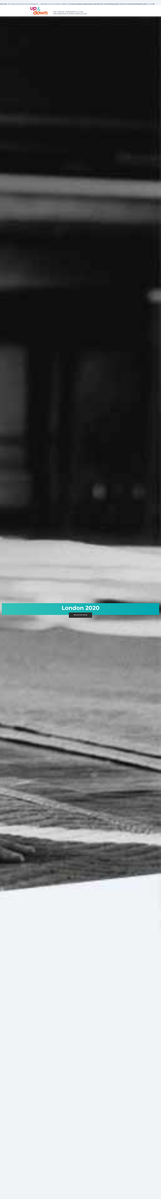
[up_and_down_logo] (38, 7)
